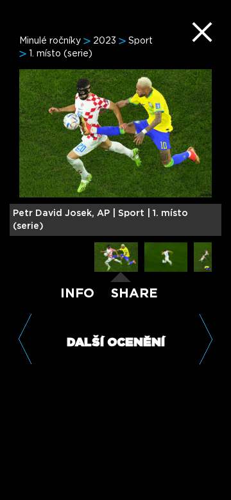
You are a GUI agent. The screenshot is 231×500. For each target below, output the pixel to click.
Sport (140, 41)
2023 (104, 41)
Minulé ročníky (50, 41)
